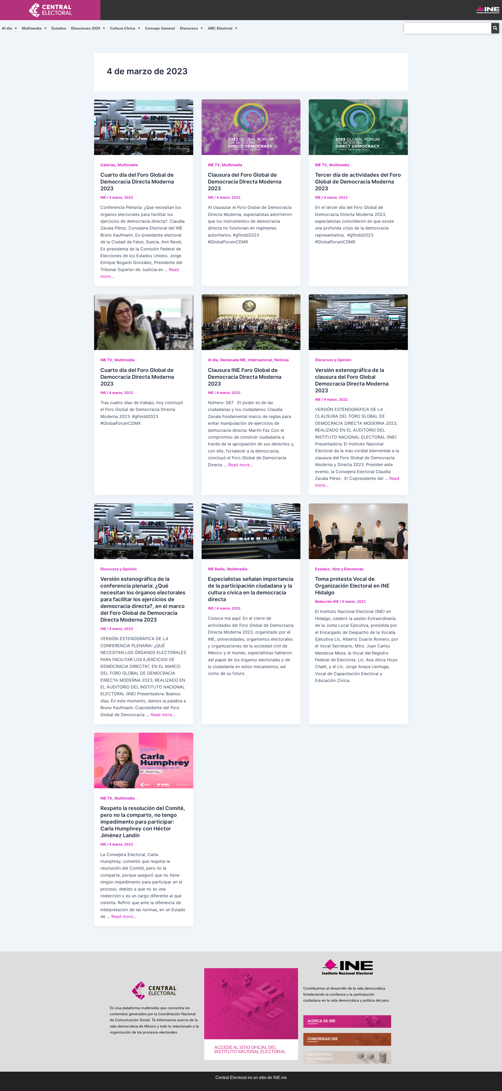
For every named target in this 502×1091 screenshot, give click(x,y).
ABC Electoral (220, 28)
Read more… (240, 464)
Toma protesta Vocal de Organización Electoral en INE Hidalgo (352, 586)
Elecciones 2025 (85, 28)
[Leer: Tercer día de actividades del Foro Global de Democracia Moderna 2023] (358, 126)
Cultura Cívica (122, 28)
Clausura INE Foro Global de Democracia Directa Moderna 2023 (244, 377)
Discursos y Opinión (333, 360)
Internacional (260, 360)
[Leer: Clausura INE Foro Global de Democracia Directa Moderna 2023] (251, 321)
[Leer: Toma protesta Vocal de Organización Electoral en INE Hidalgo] (358, 530)
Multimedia (32, 28)
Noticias (281, 360)
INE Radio (216, 569)
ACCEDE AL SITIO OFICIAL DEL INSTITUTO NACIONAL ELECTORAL (250, 1049)
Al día (7, 28)
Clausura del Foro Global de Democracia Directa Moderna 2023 (244, 182)
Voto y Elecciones (348, 569)
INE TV (214, 165)
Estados (59, 28)
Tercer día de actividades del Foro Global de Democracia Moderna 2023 (358, 182)
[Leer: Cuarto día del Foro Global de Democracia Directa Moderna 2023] (143, 126)
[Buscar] (495, 28)
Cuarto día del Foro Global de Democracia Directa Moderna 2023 (137, 182)
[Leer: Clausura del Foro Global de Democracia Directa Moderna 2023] (251, 126)
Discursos (189, 28)
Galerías (107, 165)
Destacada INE (233, 360)
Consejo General (160, 28)
